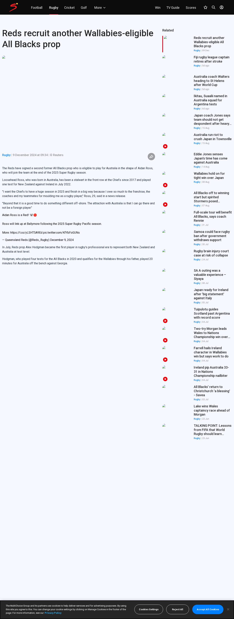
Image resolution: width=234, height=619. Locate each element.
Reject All (177, 609)
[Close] (228, 609)
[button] (197, 63)
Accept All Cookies (208, 609)
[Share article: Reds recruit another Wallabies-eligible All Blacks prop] (151, 156)
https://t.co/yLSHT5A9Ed (26, 232)
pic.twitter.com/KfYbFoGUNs (61, 232)
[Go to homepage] (13, 7)
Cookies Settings (148, 609)
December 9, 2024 (62, 240)
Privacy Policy (53, 613)
